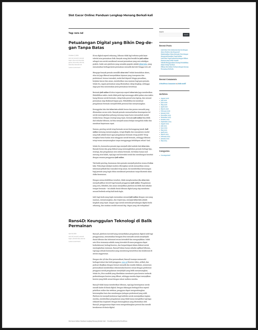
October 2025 (165, 119)
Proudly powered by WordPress (117, 321)
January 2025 (165, 139)
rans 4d (71, 58)
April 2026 (164, 107)
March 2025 (165, 134)
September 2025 (166, 122)
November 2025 (166, 117)
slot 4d (81, 62)
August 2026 (165, 98)
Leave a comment (74, 67)
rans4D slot (76, 238)
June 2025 (164, 128)
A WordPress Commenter (167, 84)
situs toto (143, 64)
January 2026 (165, 113)
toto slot (71, 64)
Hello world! (182, 84)
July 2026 (164, 100)
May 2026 (164, 105)
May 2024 (164, 141)
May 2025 (164, 130)
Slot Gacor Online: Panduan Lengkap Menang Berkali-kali (111, 15)
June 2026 (164, 102)
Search (161, 32)
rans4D (76, 58)
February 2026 (165, 111)
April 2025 (164, 132)
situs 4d (75, 60)
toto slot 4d (78, 64)
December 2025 (166, 115)
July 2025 (164, 126)
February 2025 (165, 136)
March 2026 (165, 109)
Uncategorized (165, 155)
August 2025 (165, 124)
